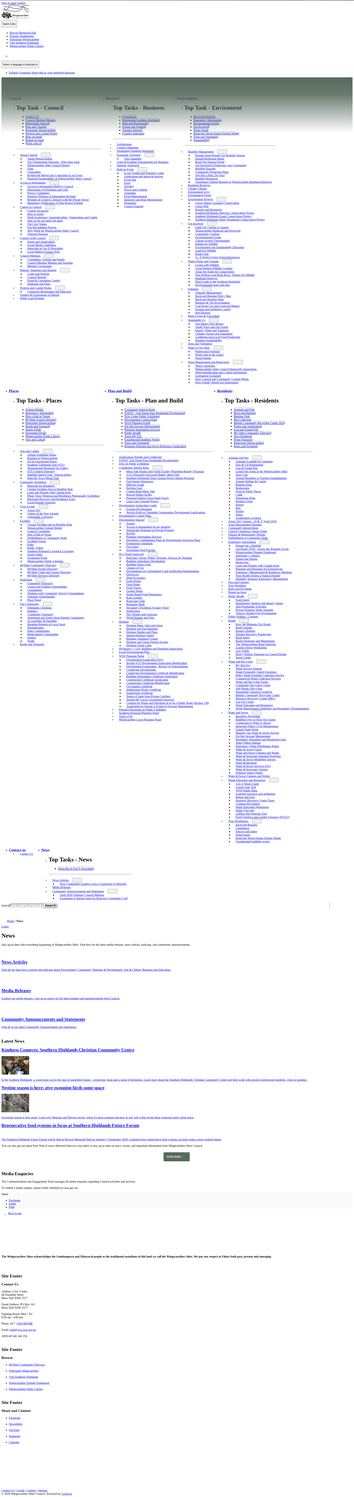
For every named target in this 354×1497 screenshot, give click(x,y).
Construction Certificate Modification (148, 683)
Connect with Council (33, 238)
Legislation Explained (208, 375)
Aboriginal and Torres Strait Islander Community (55, 617)
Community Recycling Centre (253, 685)
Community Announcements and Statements (78, 891)
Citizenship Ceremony (40, 516)
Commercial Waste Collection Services (258, 678)
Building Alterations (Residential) (145, 561)
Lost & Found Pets (247, 468)
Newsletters (15, 1424)
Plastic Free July (245, 810)
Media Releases (61, 887)
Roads (232, 620)
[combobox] (20, 64)
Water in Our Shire (199, 347)
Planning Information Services (144, 536)
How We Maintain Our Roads (253, 624)
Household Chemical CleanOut (254, 691)
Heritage (124, 621)
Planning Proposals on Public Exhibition (142, 709)
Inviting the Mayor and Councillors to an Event (54, 175)
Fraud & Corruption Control (43, 280)
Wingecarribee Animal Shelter (44, 528)
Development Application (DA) (144, 659)
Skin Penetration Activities (251, 606)
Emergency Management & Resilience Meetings (264, 572)
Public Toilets (35, 547)
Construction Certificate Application (147, 679)
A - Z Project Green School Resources (217, 257)
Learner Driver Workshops (251, 647)
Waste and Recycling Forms (252, 682)
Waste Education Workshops (252, 807)
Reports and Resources (208, 209)
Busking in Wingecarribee (42, 458)
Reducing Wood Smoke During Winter (258, 838)
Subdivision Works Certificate (143, 689)
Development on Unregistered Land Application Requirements (162, 571)
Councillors (34, 172)
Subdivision (133, 611)
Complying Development (141, 669)
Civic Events (27, 506)
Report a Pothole (245, 631)
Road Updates (244, 627)
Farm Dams (133, 584)
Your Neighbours (238, 821)
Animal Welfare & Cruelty (251, 481)
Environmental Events (208, 237)
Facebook (14, 1417)
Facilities (25, 521)
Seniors (31, 637)
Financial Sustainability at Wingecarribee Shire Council (59, 178)
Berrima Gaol (134, 488)
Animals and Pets (238, 457)
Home (10, 921)
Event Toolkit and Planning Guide (144, 173)
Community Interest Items (134, 467)
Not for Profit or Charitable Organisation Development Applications (165, 512)
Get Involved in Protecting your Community (221, 165)
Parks (30, 544)
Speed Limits (243, 657)
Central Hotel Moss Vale (140, 491)
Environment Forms (199, 195)
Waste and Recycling (240, 661)
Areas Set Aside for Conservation (214, 271)
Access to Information (33, 182)
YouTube (14, 1430)
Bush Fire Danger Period (209, 162)
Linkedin (14, 1442)
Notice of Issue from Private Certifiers (148, 696)
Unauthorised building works (253, 841)
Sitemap (42, 1490)
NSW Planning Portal (131, 656)
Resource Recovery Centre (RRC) (256, 698)
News (45, 850)
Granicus (66, 1493)
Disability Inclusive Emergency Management (262, 578)
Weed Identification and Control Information (221, 372)
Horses (240, 504)
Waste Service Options (249, 668)
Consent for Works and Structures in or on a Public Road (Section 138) (167, 703)
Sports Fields (34, 554)
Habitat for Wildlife (206, 244)
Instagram (14, 1436)
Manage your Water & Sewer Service (257, 732)
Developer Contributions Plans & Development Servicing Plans (163, 540)
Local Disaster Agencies (41, 502)
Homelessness (35, 627)
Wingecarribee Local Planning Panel (140, 719)
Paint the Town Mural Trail (43, 478)
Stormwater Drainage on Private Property (150, 530)
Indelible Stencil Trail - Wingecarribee (49, 474)
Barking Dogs (244, 484)
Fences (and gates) (246, 831)
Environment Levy (199, 191)
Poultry (240, 511)
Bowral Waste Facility (139, 494)
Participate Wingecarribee (24, 1370)
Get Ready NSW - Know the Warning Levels (262, 549)
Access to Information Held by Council (50, 186)
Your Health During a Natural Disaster (258, 575)
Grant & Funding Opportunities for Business (143, 162)
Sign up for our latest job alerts (45, 220)
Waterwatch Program (207, 351)
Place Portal (34, 600)
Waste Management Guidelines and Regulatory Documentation (272, 708)
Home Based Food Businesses (144, 594)
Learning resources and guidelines (255, 793)
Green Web (202, 206)
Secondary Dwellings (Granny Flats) (147, 607)
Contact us (17, 850)
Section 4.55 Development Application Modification (156, 663)
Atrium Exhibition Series (41, 454)
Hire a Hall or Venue (39, 534)
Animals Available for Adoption (254, 461)
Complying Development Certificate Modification (155, 673)
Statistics (32, 611)
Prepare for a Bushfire (248, 545)
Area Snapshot (132, 158)
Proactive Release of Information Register (51, 196)
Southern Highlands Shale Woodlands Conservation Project (230, 219)
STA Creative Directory (41, 471)
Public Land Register (32, 298)
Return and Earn (245, 797)
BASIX (130, 533)
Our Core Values (37, 224)
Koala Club (202, 254)
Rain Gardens (134, 597)
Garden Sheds (134, 591)
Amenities (130, 193)
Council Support (133, 206)
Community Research (40, 583)
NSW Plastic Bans (246, 790)
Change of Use (135, 567)
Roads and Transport (32, 644)
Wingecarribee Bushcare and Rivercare (218, 230)
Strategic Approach (128, 165)
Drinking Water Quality (249, 772)
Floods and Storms (246, 559)
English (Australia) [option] (42, 72)
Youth (30, 641)
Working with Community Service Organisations (55, 593)
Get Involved (195, 223)
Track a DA (126, 716)
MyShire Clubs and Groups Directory (49, 572)
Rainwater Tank (135, 601)
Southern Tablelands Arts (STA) (46, 464)
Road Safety (243, 637)
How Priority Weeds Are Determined (216, 382)
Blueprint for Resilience (41, 485)
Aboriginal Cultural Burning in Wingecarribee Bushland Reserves (233, 182)
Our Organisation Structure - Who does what (53, 162)
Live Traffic (242, 650)
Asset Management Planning (245, 524)
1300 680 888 (24, 1323)
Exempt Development (139, 509)
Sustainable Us (196, 320)
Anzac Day (34, 510)
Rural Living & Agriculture (204, 316)
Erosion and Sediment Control (212, 309)
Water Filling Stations (248, 742)
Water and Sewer (238, 712)
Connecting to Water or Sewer (253, 722)
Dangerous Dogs (245, 498)
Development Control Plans (135, 515)
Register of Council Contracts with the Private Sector (58, 199)
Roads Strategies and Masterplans (255, 641)
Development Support (132, 519)
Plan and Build (119, 391)
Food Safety (243, 600)
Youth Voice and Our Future (211, 327)
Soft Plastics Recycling (249, 688)
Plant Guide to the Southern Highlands (217, 281)
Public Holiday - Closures (243, 616)
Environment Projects (200, 199)
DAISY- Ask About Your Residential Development (148, 460)
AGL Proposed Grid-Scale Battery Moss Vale (152, 474)
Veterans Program (37, 234)
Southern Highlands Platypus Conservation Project (224, 213)
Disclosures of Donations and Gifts (47, 189)
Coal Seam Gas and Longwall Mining (217, 306)
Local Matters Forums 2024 (43, 251)
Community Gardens (207, 234)
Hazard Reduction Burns (209, 158)
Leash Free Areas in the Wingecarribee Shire (261, 471)
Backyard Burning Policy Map (213, 296)
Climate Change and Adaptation (213, 333)
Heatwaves (242, 562)
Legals (20, 1490)
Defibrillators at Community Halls (47, 537)
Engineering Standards (139, 543)
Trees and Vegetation (200, 343)
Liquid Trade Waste (247, 729)
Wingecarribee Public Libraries (45, 561)
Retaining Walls (135, 604)
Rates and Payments (240, 588)
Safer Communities (38, 631)
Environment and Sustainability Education (219, 247)
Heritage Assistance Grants (142, 638)
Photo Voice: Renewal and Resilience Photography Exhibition (63, 495)
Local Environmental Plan (134, 652)
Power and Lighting (135, 189)
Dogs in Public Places (248, 491)
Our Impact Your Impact (209, 323)
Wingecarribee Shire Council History (48, 165)
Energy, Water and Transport (212, 330)
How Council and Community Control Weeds (222, 379)
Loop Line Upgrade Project (142, 501)
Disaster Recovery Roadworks (253, 634)
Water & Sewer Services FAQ (253, 766)
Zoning (130, 523)
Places (14, 391)
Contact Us (26, 853)
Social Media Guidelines (41, 245)
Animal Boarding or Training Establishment (261, 478)
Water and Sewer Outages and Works (257, 752)
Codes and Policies (38, 273)
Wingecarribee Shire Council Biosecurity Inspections (226, 369)
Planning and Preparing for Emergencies (259, 569)
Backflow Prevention (248, 716)
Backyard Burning (246, 824)
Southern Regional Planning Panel (139, 713)
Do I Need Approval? (131, 554)
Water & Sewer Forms (249, 749)
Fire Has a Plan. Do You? (210, 175)
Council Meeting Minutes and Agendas (50, 262)
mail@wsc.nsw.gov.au (23, 1329)
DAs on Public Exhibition (134, 463)
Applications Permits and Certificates (140, 457)
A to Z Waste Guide (247, 783)
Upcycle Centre (245, 701)
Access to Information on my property (148, 526)
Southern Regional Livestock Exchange (50, 551)
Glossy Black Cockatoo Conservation (217, 203)
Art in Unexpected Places (42, 461)
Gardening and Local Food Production (217, 337)
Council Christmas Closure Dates (247, 531)
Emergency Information (242, 542)
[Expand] (27, 98)
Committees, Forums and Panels (46, 259)
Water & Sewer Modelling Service (256, 759)
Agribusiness (124, 144)
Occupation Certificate (139, 686)
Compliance (243, 828)
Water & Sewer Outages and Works (249, 776)
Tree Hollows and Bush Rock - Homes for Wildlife (225, 275)
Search (5, 905)
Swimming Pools (37, 557)
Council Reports (36, 277)
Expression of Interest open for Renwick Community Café (94, 898)
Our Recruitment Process (41, 227)
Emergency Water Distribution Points (257, 746)
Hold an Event (125, 169)
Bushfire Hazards (205, 168)
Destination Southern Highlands (135, 151)
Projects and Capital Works (35, 288)
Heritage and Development (142, 628)
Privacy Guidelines (38, 193)
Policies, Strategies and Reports (38, 270)
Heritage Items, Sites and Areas (144, 625)
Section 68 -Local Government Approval (150, 699)
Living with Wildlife (207, 265)
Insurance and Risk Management (143, 199)
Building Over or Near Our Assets (255, 719)
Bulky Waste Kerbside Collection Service (260, 675)
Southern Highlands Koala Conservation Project (223, 216)
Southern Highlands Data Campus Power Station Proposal (160, 478)
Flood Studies (203, 358)
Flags (30, 168)
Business (112, 98)
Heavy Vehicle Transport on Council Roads (261, 654)
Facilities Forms (36, 541)
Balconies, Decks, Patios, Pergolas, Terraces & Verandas (159, 557)
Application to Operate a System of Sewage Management (159, 706)
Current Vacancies (37, 210)
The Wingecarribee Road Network (256, 644)
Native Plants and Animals (203, 261)
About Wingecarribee (39, 158)
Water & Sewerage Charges (252, 769)
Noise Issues (243, 834)
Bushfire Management (201, 151)
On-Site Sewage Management (253, 736)
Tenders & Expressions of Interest (39, 295)
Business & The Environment (212, 302)
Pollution (193, 289)
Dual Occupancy (136, 577)
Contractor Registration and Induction (49, 291)
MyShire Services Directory (43, 575)
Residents (224, 391)
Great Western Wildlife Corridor (213, 268)
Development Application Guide (138, 505)
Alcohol (128, 186)
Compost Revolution (248, 803)
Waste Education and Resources (254, 705)
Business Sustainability (208, 340)
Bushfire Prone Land (138, 564)
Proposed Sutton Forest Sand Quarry (147, 498)
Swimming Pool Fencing (140, 550)
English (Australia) (42, 56)
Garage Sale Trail (246, 787)
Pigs (238, 508)
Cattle (239, 494)
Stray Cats (242, 474)
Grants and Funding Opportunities (47, 586)
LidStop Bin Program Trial (251, 813)
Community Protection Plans (212, 172)
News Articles (60, 880)
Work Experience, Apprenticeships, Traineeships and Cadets (62, 217)
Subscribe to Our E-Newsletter (45, 248)
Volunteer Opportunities (41, 596)
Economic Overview (129, 155)
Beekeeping (242, 488)
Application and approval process (143, 176)
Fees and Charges (238, 582)
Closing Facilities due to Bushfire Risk (49, 524)
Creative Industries (127, 147)
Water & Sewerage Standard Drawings (258, 756)
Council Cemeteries (38, 531)
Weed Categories (205, 365)
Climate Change (197, 188)
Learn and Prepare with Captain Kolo (49, 492)
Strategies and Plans (39, 283)
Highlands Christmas (39, 607)
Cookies (31, 1490)
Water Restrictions (246, 762)
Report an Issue (237, 592)
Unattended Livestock (248, 518)
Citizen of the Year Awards (42, 513)
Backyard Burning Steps (209, 299)
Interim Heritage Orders (140, 635)
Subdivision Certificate (139, 693)
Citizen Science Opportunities (212, 240)
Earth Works (133, 581)
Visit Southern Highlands (23, 1376)
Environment (187, 98)
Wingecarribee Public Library (26, 1389)
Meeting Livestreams (39, 266)
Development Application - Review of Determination (157, 666)
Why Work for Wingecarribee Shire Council (53, 230)
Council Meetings (30, 255)
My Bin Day (243, 665)
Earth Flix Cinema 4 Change (212, 227)
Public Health (236, 596)
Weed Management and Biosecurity (208, 362)
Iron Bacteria (202, 312)
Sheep (239, 514)
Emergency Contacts (248, 555)
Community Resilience (33, 482)
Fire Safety (132, 546)
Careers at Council (30, 207)
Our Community (29, 604)
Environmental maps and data (212, 285)
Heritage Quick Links (139, 645)
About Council (28, 155)
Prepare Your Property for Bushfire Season (220, 155)
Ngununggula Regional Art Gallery (47, 468)
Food (127, 183)
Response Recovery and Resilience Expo (51, 499)
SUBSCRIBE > (174, 1156)
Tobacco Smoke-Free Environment (256, 613)
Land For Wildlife (205, 250)
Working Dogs (244, 501)
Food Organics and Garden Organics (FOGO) (262, 817)
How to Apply (35, 214)
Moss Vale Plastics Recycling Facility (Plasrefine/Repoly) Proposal (165, 471)
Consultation (34, 590)
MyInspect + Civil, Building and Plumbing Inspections (151, 648)
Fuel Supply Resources (139, 481)
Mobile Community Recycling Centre (258, 695)
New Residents (237, 585)
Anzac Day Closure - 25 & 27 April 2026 (252, 521)
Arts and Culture (29, 451)
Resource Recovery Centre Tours (255, 800)
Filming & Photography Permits (246, 534)
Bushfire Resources (206, 178)
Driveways (132, 574)
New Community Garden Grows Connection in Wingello (93, 883)
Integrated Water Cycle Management (257, 726)
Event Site (130, 179)
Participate (26, 579)
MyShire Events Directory (42, 569)
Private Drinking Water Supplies (254, 610)
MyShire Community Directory (38, 565)
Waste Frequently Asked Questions (256, 672)
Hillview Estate (135, 484)
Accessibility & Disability (42, 621)
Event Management (135, 196)
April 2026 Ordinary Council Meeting (82, 895)
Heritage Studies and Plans (141, 632)
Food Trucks (133, 587)
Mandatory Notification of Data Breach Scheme (55, 203)
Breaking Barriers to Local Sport (46, 624)
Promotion (130, 203)
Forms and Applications (41, 241)
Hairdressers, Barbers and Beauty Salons (259, 603)
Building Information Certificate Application (152, 676)
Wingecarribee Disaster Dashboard (256, 552)
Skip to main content (13, 3)
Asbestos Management (208, 292)
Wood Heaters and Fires (140, 617)
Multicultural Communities (42, 634)
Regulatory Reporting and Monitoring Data (261, 739)
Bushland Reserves (199, 185)
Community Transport (40, 614)
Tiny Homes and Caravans (141, 614)
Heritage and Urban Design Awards (147, 642)
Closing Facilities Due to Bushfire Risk (50, 489)
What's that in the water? (209, 354)
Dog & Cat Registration (249, 464)
